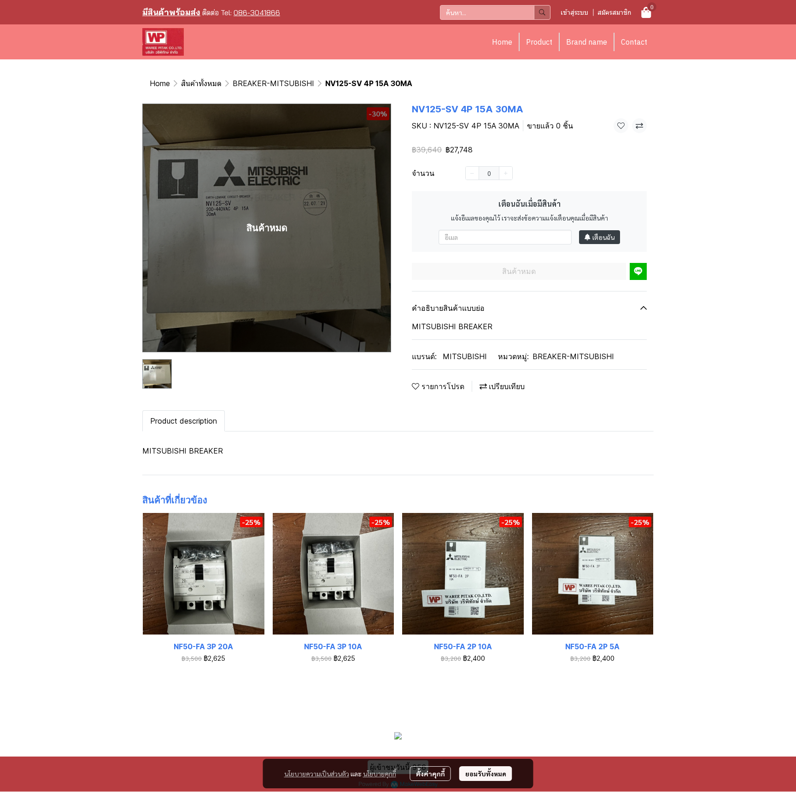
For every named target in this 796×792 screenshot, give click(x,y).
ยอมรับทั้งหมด (485, 773)
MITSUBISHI (465, 356)
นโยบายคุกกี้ (379, 773)
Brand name (586, 42)
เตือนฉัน (603, 237)
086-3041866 (257, 12)
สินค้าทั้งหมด (201, 83)
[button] (495, 12)
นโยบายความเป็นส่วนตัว (316, 773)
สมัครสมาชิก (614, 12)
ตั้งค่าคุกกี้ (430, 773)
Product (539, 42)
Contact (634, 42)
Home (502, 42)
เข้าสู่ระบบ (574, 12)
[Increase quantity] (505, 173)
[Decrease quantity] (472, 173)
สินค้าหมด (519, 271)
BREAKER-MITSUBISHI (273, 83)
